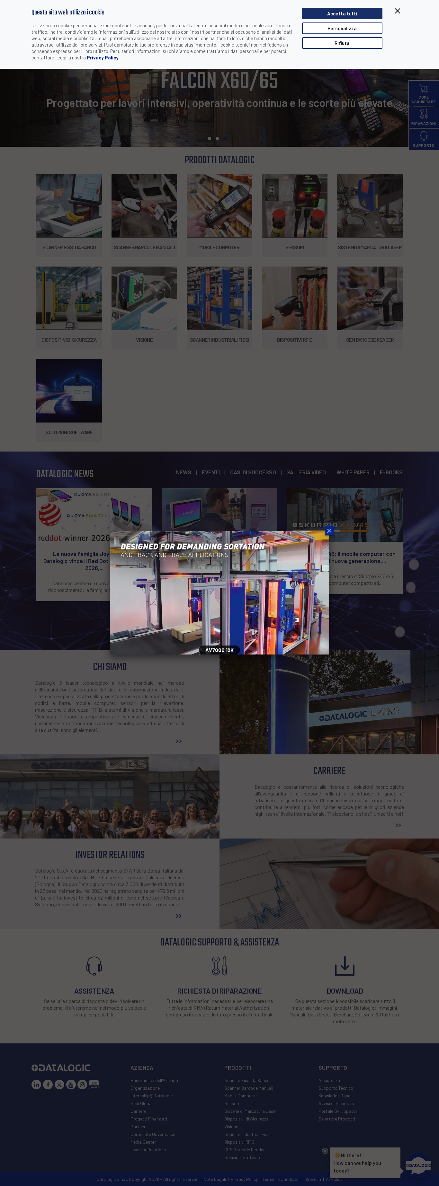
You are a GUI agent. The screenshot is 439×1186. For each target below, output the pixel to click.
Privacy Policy (103, 57)
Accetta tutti (342, 13)
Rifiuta (342, 43)
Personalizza (342, 28)
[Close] (329, 531)
